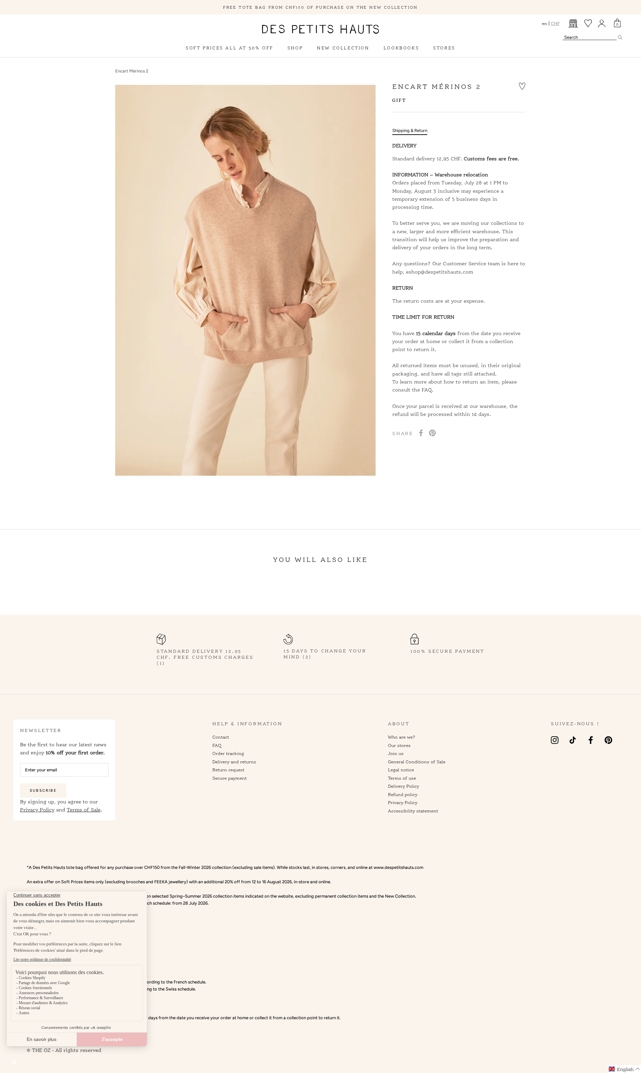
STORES (444, 47)
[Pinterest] (432, 433)
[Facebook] (421, 433)
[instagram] (555, 740)
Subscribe (43, 790)
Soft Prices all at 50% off (229, 47)
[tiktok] (573, 740)
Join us (396, 753)
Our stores (399, 745)
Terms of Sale (83, 810)
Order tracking (228, 753)
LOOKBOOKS (401, 47)
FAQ (216, 745)
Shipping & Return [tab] (409, 130)
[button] (522, 85)
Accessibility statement (413, 810)
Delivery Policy (403, 786)
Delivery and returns (234, 761)
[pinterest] (608, 740)
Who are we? (401, 737)
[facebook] (591, 740)
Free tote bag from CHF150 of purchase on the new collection (320, 7)
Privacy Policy (37, 810)
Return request (228, 769)
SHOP (295, 47)
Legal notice (401, 769)
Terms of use (402, 778)
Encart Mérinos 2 (131, 70)
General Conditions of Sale (416, 761)
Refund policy (402, 794)
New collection (343, 47)
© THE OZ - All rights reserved (64, 1050)
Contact (220, 737)
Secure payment (229, 778)
